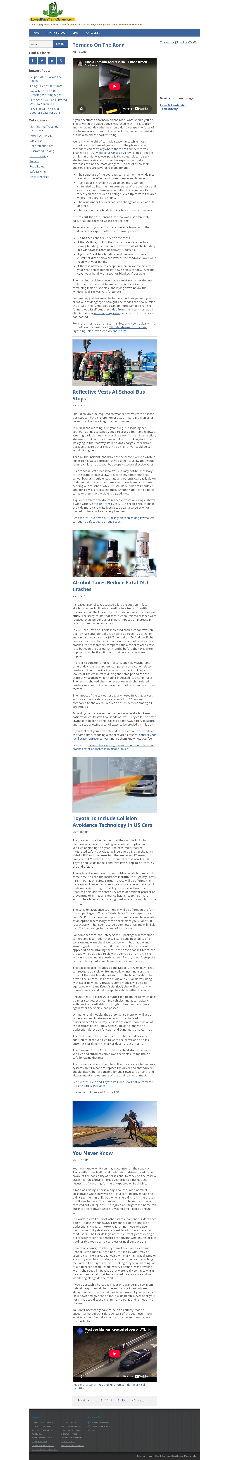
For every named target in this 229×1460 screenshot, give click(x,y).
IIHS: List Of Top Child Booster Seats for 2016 (45, 110)
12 (117, 1400)
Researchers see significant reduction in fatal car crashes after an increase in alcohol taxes (113, 747)
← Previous (82, 1400)
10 (106, 1400)
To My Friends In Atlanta (46, 86)
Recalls (34, 161)
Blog (76, 32)
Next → (143, 1400)
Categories (93, 32)
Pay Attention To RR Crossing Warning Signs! (46, 93)
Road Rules (37, 166)
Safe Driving (38, 171)
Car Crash (36, 141)
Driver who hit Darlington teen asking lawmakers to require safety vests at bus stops (114, 519)
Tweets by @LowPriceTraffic (179, 42)
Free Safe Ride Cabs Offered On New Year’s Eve (48, 102)
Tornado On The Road (99, 44)
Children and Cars (41, 146)
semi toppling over (107, 313)
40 (133, 1400)
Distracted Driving (42, 151)
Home (36, 32)
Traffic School (56, 32)
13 (123, 1400)
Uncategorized (39, 177)
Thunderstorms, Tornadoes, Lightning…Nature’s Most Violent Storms (110, 329)
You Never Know (93, 1153)
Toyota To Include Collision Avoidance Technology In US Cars (112, 821)
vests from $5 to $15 (109, 504)
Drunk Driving (39, 156)
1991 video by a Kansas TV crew (110, 153)
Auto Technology (41, 135)
